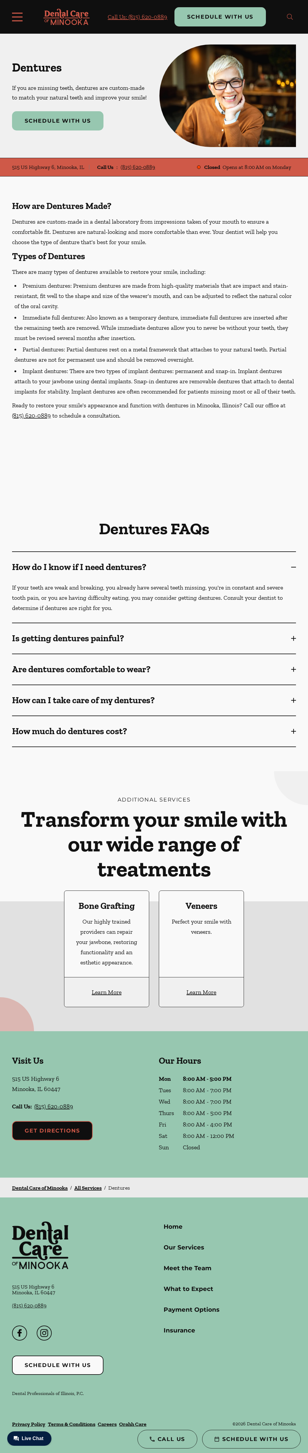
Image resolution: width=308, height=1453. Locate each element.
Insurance (179, 1330)
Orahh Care (132, 1424)
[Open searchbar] (290, 16)
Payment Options (192, 1309)
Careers (107, 1424)
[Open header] (18, 16)
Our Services (184, 1247)
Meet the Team (187, 1268)
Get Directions (52, 1130)
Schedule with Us (220, 17)
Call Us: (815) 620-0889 (137, 16)
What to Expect (188, 1288)
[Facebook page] (19, 1333)
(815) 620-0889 (138, 167)
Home (173, 1226)
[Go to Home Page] (66, 17)
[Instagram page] (44, 1333)
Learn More (107, 992)
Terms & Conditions (71, 1424)
